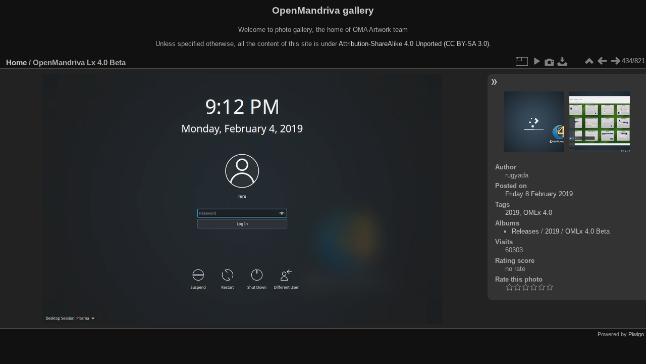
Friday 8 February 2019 (539, 194)
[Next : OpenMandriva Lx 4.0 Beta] (615, 61)
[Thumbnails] (589, 61)
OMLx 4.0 (537, 212)
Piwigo (636, 334)
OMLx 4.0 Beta (587, 231)
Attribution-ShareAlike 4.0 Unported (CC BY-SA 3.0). (415, 44)
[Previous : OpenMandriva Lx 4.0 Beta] (602, 61)
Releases (525, 231)
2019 (512, 212)
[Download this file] (562, 61)
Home (16, 62)
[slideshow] (536, 61)
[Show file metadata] (549, 61)
